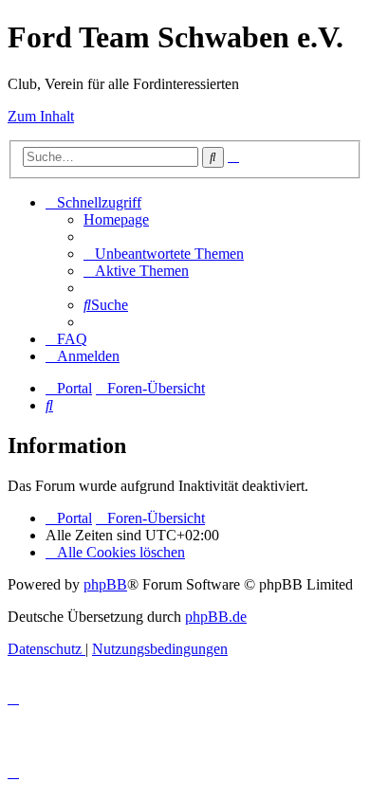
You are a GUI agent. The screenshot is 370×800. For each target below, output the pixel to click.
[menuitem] (116, 219)
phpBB (105, 584)
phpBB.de (216, 617)
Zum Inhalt (41, 116)
